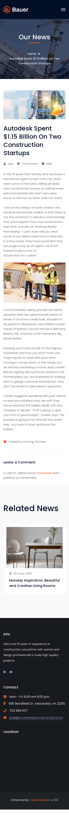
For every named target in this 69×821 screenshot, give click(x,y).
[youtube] (10, 672)
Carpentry (15, 442)
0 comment (30, 164)
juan (11, 164)
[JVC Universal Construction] (16, 9)
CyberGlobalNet (39, 800)
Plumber (40, 442)
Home (32, 54)
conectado (44, 473)
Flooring (28, 442)
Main (49, 164)
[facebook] (4, 672)
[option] (34, 559)
